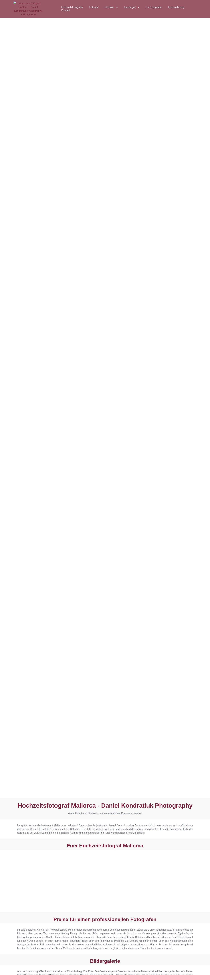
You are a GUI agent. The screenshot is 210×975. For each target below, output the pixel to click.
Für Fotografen (154, 7)
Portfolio (109, 7)
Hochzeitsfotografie (72, 7)
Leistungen (130, 7)
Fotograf (94, 7)
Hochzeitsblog (176, 7)
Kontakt (65, 10)
